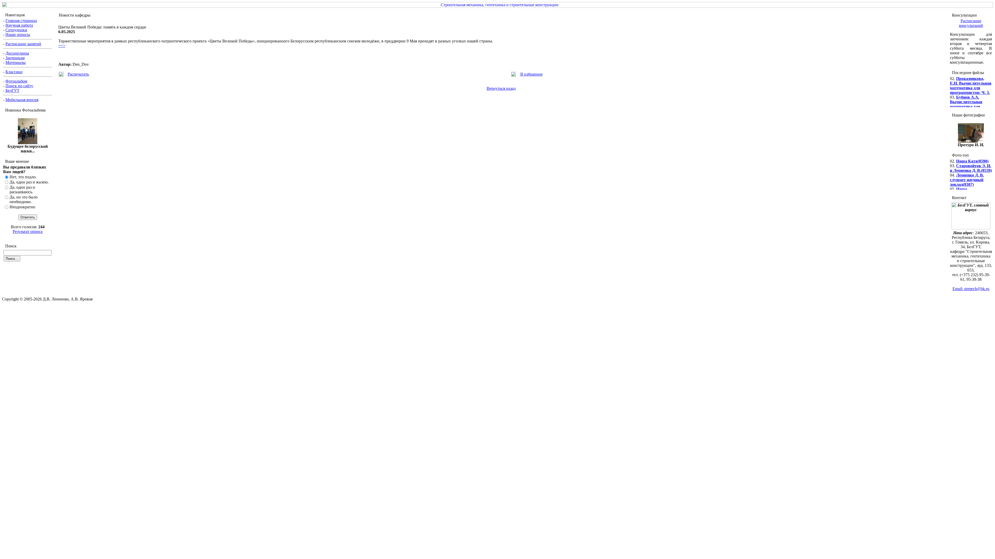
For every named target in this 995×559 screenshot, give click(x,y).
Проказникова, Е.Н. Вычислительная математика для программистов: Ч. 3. (970, 80)
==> (61, 45)
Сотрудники (16, 30)
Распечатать (78, 74)
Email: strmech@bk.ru (971, 288)
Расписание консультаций (971, 23)
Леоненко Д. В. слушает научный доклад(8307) (967, 174)
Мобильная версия (21, 100)
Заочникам (15, 58)
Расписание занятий (23, 44)
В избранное (531, 74)
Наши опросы (17, 34)
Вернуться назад (501, 88)
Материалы (15, 62)
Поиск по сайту (19, 86)
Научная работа (19, 25)
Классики (14, 72)
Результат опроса (27, 231)
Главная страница (21, 20)
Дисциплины (17, 53)
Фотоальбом (16, 81)
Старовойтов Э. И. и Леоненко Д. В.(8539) (971, 162)
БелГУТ (12, 90)
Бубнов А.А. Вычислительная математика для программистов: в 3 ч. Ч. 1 (970, 101)
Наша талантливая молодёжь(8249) (964, 188)
